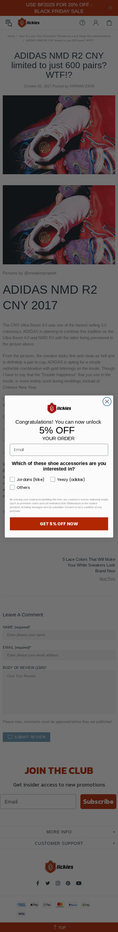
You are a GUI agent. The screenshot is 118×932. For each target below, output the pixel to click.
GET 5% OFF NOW (59, 523)
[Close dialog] (107, 401)
